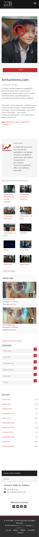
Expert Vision (24, 264)
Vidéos (15, 530)
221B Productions (21, 520)
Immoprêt (23, 233)
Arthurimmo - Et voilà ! (9, 234)
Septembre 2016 (8, 437)
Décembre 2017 (8, 413)
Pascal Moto (24, 250)
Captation (18, 375)
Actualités (31, 530)
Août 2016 (6, 442)
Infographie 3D (18, 363)
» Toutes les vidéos (8, 271)
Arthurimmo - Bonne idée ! (8, 217)
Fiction (18, 382)
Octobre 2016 (7, 432)
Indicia (6, 250)
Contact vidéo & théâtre (11, 473)
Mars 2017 (6, 418)
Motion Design (18, 369)
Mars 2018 (6, 404)
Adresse (6, 479)
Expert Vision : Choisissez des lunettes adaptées (9, 198)
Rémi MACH (21, 525)
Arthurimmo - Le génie (26, 217)
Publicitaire (18, 350)
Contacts (20, 532)
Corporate (18, 356)
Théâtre (23, 530)
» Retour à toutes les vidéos (12, 341)
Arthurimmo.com (9, 299)
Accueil (8, 530)
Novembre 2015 (8, 446)
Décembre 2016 (8, 423)
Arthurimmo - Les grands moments (25, 196)
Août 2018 (6, 399)
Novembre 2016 (8, 427)
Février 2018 (7, 409)
